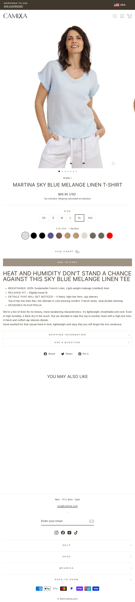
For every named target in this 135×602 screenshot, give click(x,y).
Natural (84, 235)
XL (79, 217)
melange (86, 288)
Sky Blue (25, 235)
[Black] (34, 237)
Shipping (62, 198)
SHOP (66, 556)
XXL (90, 217)
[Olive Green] (93, 237)
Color (67, 228)
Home (66, 178)
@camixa (66, 568)
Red (109, 235)
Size (67, 211)
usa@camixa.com (67, 506)
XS (44, 217)
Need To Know (66, 579)
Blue (50, 235)
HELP (67, 545)
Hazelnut (67, 235)
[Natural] (84, 237)
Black (33, 235)
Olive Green (92, 235)
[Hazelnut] (67, 237)
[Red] (109, 237)
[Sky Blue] (25, 237)
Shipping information (67, 334)
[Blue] (50, 237)
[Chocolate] (59, 237)
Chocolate (59, 235)
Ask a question (67, 342)
